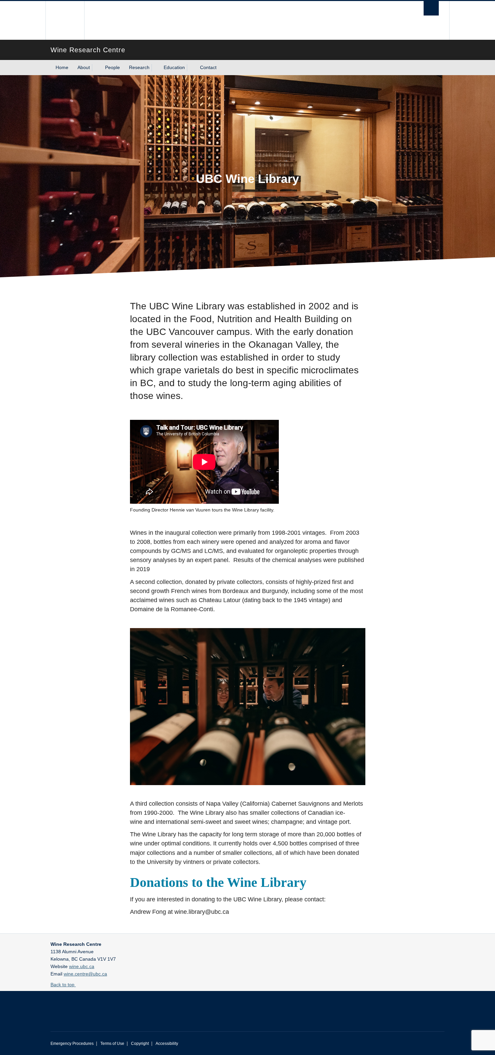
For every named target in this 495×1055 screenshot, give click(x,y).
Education (174, 67)
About (83, 67)
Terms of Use (112, 1043)
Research (139, 67)
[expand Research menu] (156, 67)
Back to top (63, 984)
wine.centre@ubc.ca (85, 973)
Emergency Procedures (72, 1043)
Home (62, 67)
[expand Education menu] (191, 67)
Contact (208, 67)
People (112, 67)
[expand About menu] (96, 67)
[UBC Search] (431, 8)
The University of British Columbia (64, 20)
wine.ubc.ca (81, 966)
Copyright (140, 1043)
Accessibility (167, 1043)
